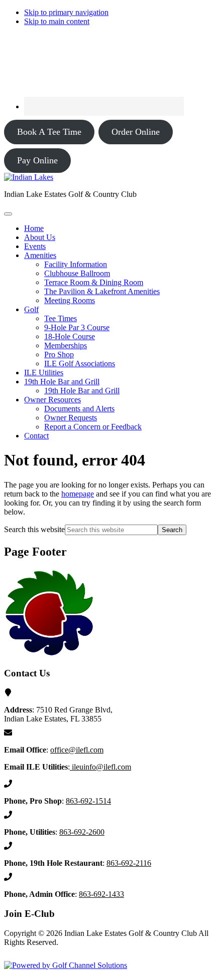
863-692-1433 (101, 894)
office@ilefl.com (76, 750)
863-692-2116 (128, 863)
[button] (40, 255)
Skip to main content (56, 21)
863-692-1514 (88, 801)
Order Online (136, 132)
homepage (77, 494)
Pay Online (37, 160)
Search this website (34, 529)
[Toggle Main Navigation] (8, 213)
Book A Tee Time (49, 132)
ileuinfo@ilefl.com (100, 767)
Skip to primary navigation (66, 12)
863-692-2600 (81, 832)
